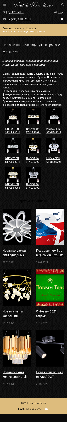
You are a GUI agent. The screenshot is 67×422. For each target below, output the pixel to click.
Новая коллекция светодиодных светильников (15, 253)
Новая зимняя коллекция (13, 313)
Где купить (15, 12)
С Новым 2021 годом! (46, 313)
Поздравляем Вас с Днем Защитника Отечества (50, 253)
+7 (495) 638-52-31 (19, 19)
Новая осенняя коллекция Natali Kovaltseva (15, 374)
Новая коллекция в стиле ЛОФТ (49, 374)
